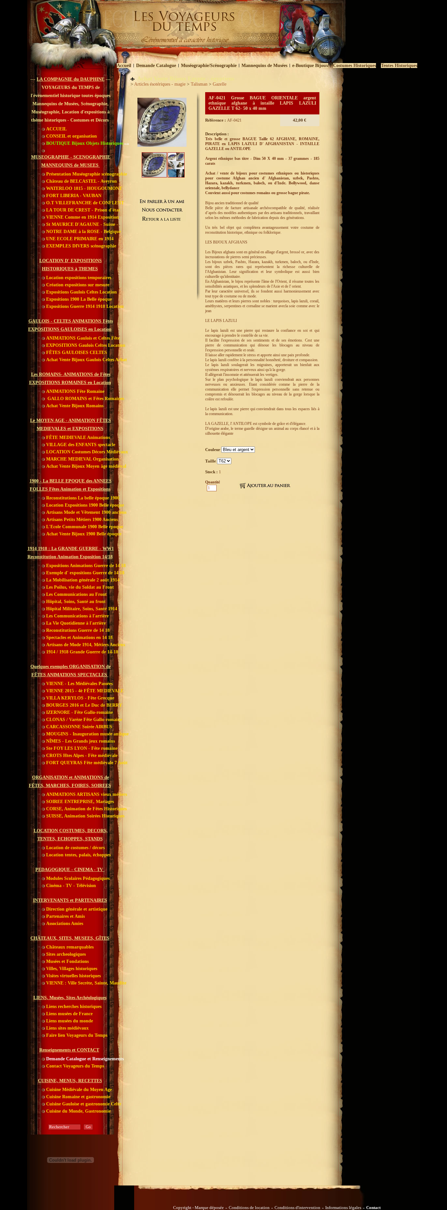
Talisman (199, 84)
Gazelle (219, 84)
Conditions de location (249, 1207)
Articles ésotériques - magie (160, 84)
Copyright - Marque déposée (198, 1207)
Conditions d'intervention (297, 1207)
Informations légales (343, 1207)
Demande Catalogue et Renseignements (84, 1058)
